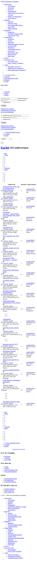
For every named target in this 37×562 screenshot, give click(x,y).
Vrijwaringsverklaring (10, 471)
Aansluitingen (7, 319)
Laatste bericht (30, 189)
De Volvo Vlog (12, 24)
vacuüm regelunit (8, 203)
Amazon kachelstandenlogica (11, 370)
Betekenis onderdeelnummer (14, 48)
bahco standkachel (8, 197)
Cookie (6, 467)
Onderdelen (8, 37)
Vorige (6, 155)
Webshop (11, 39)
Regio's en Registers (14, 17)
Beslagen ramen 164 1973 (10, 344)
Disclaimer (7, 456)
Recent (6, 93)
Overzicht (7, 92)
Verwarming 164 (7, 227)
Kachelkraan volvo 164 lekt (10, 328)
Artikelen (11, 8)
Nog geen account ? (15, 67)
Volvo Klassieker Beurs (15, 25)
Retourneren (12, 55)
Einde (6, 170)
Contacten (7, 458)
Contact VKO (12, 46)
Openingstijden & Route (16, 44)
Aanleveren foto (13, 36)
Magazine (7, 30)
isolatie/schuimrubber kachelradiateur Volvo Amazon (11, 301)
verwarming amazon (8, 280)
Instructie (11, 51)
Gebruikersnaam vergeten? (17, 70)
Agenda (7, 20)
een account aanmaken (7, 112)
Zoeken (6, 95)
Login (6, 65)
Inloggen (3, 105)
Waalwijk (11, 43)
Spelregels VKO (13, 53)
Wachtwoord (21, 100)
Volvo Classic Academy (15, 63)
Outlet (10, 41)
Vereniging (8, 5)
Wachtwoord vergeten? (16, 68)
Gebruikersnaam (22, 98)
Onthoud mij (6, 102)
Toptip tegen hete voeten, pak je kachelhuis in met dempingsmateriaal (11, 188)
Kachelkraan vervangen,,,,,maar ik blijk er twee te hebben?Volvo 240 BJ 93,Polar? (11, 214)
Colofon (6, 468)
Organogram (12, 11)
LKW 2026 (11, 27)
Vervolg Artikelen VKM (15, 34)
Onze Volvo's (12, 18)
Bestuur (10, 10)
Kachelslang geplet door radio (11, 401)
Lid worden (11, 6)
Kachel (5, 147)
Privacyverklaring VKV (11, 470)
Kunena (22, 449)
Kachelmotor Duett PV (9, 351)
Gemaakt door (16, 449)
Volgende (7, 168)
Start (5, 153)
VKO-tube (11, 56)
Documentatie (9, 60)
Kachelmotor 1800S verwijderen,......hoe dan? (10, 259)
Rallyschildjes (12, 29)
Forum (6, 58)
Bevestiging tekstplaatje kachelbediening (9, 291)
